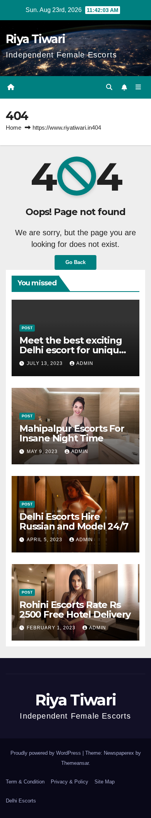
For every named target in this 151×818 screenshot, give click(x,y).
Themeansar (75, 763)
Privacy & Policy (69, 782)
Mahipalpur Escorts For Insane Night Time (71, 433)
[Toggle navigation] (138, 87)
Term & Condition (25, 782)
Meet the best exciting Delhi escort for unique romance (71, 350)
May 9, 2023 (43, 451)
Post (27, 328)
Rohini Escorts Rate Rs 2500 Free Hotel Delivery (74, 609)
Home (13, 127)
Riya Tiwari (35, 39)
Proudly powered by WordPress (46, 753)
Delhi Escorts (21, 801)
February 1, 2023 (52, 627)
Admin (84, 363)
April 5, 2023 (45, 539)
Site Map (104, 782)
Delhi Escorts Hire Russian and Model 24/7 (73, 521)
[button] (109, 87)
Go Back (75, 262)
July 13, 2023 (45, 363)
